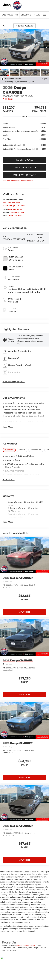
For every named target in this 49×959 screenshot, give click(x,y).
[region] (25, 136)
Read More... (9, 427)
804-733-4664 (15, 209)
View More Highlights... (14, 381)
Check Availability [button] (24, 167)
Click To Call (24, 159)
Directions (26, 15)
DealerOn (19, 945)
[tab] (9, 450)
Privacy (32, 945)
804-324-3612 (15, 215)
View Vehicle (24, 612)
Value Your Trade (24, 175)
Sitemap (26, 945)
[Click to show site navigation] (44, 15)
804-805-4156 (17, 212)
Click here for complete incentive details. (18, 181)
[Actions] (44, 91)
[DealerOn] (9, 942)
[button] (9, 14)
